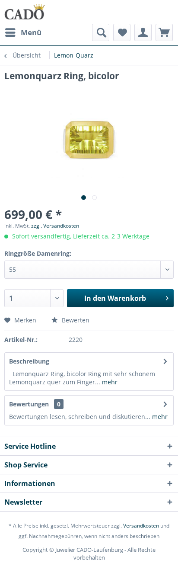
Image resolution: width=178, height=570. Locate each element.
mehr (109, 382)
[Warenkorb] (164, 32)
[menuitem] (23, 32)
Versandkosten (141, 525)
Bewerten (74, 320)
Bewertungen (29, 404)
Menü (31, 32)
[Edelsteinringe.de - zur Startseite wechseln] (24, 11)
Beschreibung (29, 361)
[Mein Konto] (143, 32)
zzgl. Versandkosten (55, 225)
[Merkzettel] (121, 32)
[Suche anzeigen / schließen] (100, 32)
